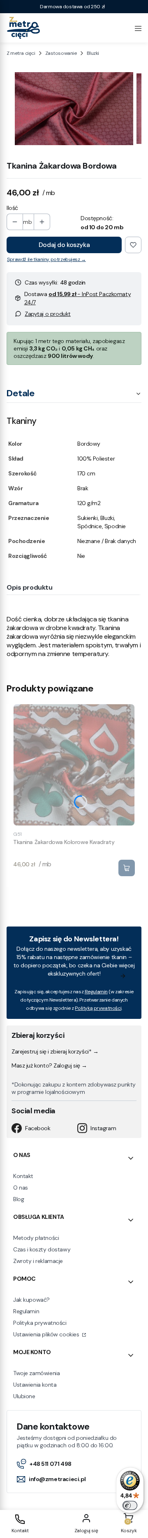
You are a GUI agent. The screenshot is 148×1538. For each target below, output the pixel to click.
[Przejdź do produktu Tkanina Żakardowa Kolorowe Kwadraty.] (74, 765)
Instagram (103, 1128)
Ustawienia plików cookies (47, 1334)
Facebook (38, 1128)
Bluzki (93, 53)
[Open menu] (138, 27)
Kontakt (23, 1176)
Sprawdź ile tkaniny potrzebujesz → (46, 259)
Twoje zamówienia (36, 1373)
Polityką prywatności (98, 1008)
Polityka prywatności (40, 1322)
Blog (18, 1199)
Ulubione (24, 1396)
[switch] (130, 1505)
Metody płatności (36, 1238)
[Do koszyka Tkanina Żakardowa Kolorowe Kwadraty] (126, 868)
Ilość (12, 208)
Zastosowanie (61, 53)
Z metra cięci (21, 53)
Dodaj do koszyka (64, 244)
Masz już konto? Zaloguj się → (49, 1065)
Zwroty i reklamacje (38, 1261)
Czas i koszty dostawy (41, 1249)
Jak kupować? (31, 1299)
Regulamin (96, 991)
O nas (20, 1187)
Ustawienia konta (34, 1384)
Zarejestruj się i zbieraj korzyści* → (55, 1051)
